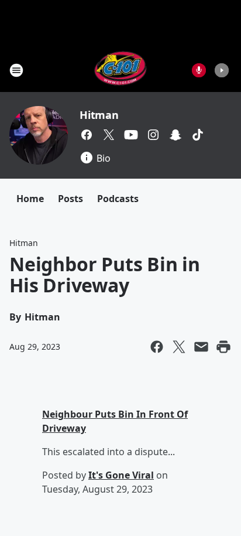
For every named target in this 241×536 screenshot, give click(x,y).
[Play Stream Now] (222, 70)
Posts (70, 198)
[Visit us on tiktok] (198, 135)
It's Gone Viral (121, 475)
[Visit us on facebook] (87, 135)
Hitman (99, 115)
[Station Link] (121, 70)
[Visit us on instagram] (153, 135)
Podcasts (118, 198)
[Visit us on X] (109, 135)
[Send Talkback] (199, 70)
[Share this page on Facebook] (157, 347)
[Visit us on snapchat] (175, 135)
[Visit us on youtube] (131, 135)
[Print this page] (223, 347)
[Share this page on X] (179, 347)
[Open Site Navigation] (16, 70)
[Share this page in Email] (201, 347)
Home (30, 198)
